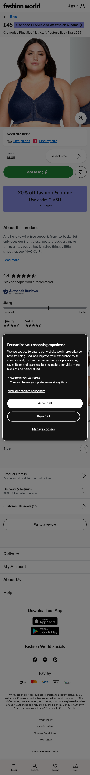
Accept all (45, 403)
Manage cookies (43, 429)
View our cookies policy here (26, 391)
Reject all (43, 416)
